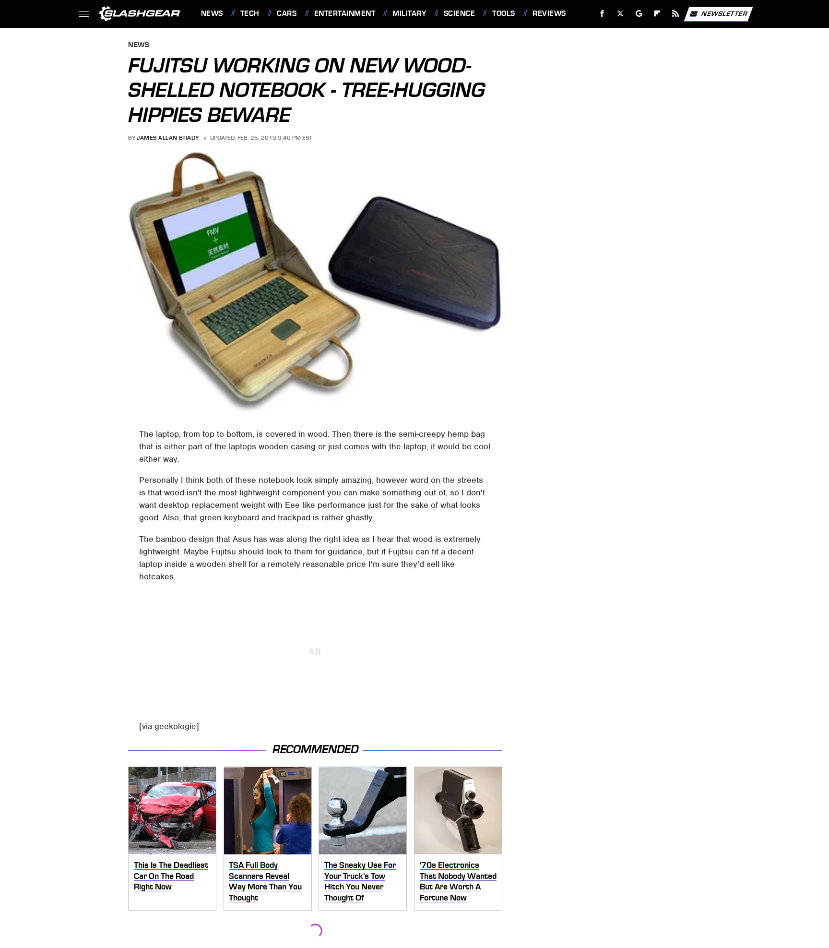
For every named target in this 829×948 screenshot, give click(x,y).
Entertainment (344, 13)
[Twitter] (620, 13)
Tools (503, 13)
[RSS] (675, 13)
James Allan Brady (168, 137)
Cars (286, 13)
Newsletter (724, 13)
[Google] (638, 13)
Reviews (549, 13)
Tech (250, 13)
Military (409, 13)
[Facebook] (602, 13)
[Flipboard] (657, 13)
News (212, 13)
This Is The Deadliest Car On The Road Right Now (171, 875)
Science (459, 13)
